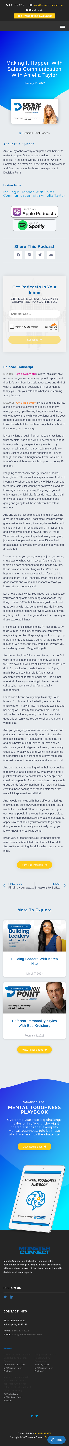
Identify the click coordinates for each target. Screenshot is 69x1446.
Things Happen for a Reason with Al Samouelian (45, 1358)
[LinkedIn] (32, 1415)
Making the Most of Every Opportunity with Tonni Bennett (17, 1358)
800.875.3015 (16, 5)
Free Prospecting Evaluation (34, 15)
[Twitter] (36, 1415)
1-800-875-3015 (20, 1330)
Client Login (36, 10)
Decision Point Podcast (36, 133)
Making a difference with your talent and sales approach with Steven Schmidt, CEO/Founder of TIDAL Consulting (17, 1384)
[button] (18, 255)
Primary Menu (62, 26)
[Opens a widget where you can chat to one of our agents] (56, 1440)
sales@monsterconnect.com (48, 5)
